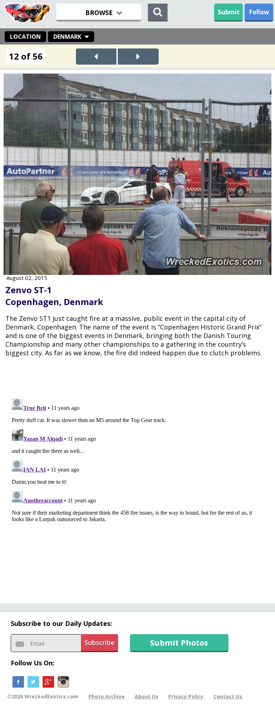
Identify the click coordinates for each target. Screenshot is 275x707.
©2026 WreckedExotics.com (42, 696)
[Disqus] (137, 485)
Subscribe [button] (100, 642)
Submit (229, 12)
